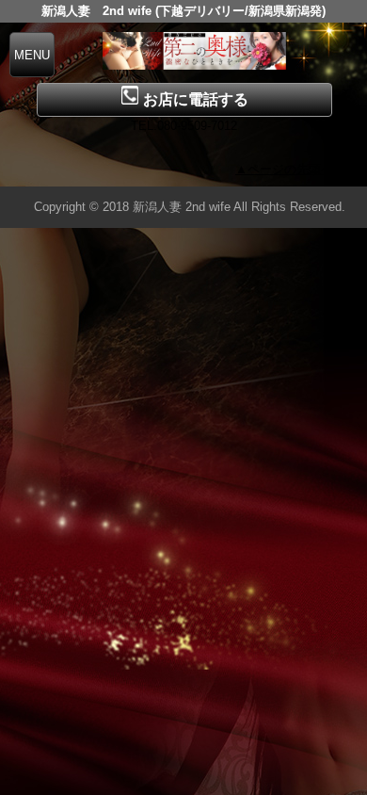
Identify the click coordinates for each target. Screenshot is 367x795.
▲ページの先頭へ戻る (296, 169)
